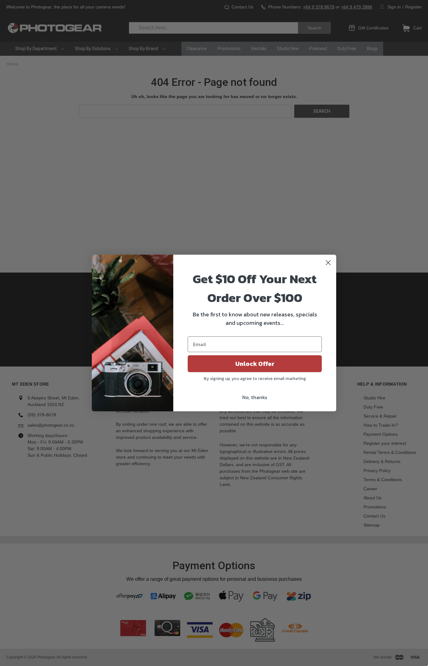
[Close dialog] (328, 262)
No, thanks (254, 397)
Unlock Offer (254, 363)
